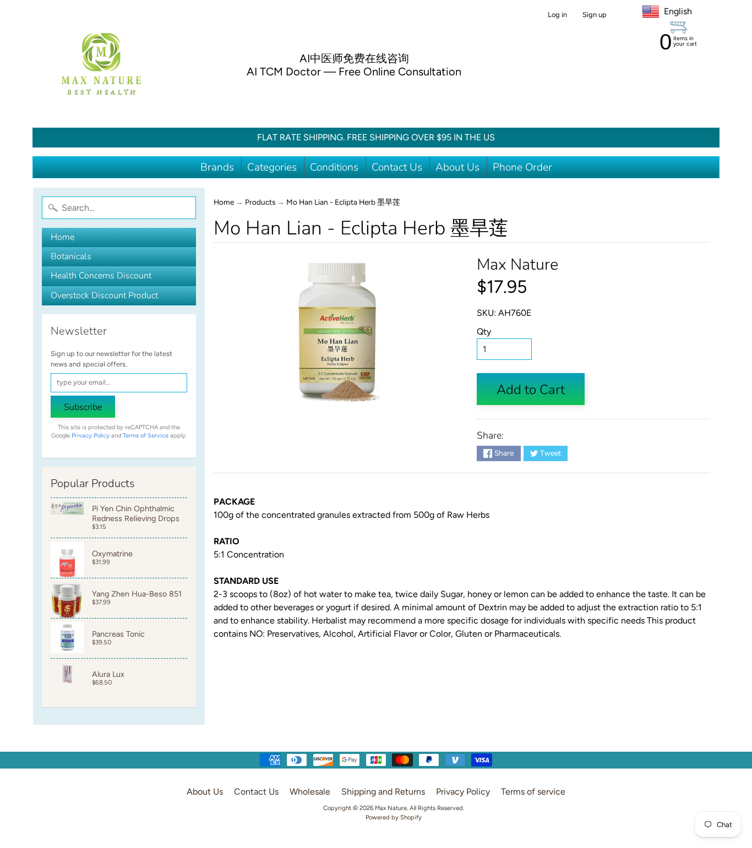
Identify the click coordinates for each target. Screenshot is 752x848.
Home (62, 237)
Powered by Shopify (394, 817)
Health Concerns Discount (101, 276)
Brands (217, 167)
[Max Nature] (101, 64)
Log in (557, 15)
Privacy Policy (91, 435)
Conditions (334, 167)
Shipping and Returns (383, 791)
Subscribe (83, 407)
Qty (484, 331)
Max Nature (517, 264)
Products (260, 202)
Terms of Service (145, 435)
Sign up (594, 15)
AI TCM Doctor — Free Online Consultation (354, 71)
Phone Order (522, 167)
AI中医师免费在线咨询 (354, 58)
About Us (457, 167)
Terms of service (533, 791)
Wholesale (310, 791)
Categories (272, 167)
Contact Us (397, 167)
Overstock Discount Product (104, 295)
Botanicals (71, 256)
